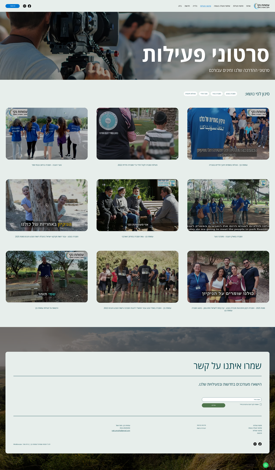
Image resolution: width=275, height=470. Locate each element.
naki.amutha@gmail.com (121, 430)
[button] (238, 6)
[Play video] (228, 133)
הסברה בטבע (230, 93)
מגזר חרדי (204, 93)
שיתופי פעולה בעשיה (255, 428)
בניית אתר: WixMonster (21, 444)
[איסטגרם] (24, 6)
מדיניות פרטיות (201, 425)
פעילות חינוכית (190, 93)
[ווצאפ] (265, 465)
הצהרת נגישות (201, 428)
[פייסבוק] (29, 6)
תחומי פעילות (257, 425)
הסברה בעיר (216, 93)
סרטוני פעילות (257, 430)
